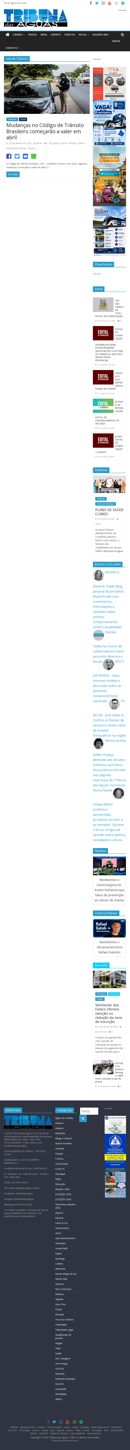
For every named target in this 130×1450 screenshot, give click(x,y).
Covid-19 (59, 1168)
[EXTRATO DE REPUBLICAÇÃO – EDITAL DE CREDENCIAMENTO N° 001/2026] (103, 401)
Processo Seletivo (64, 1319)
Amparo (59, 1123)
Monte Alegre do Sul (65, 1273)
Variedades (61, 1394)
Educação (114, 994)
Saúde (58, 1353)
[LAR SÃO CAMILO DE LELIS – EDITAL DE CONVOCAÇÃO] (103, 300)
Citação (59, 1153)
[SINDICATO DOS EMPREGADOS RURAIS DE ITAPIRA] (103, 372)
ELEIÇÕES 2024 (100, 34)
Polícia (32, 34)
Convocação (61, 1163)
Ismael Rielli (61, 1248)
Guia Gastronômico (65, 1238)
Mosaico (59, 1283)
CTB (49, 143)
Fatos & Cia (61, 1222)
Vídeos (58, 1399)
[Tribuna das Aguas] (7, 34)
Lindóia (59, 1263)
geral (55, 143)
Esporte (56, 34)
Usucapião (60, 1388)
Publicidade (61, 1324)
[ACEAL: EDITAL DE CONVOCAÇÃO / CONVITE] (103, 436)
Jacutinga (60, 1258)
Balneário (60, 1133)
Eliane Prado (101, 1031)
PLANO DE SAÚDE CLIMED (109, 511)
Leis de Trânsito (68, 143)
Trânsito (31, 148)
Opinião (59, 1299)
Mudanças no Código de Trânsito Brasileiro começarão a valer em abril (45, 131)
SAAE (58, 1348)
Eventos (70, 34)
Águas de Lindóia (64, 1118)
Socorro (59, 1383)
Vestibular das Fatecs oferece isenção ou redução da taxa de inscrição (108, 1013)
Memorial (60, 1268)
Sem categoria (62, 1358)
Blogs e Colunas (63, 1138)
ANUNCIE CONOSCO (59, 1433)
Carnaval (59, 1148)
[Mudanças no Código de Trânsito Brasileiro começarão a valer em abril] (47, 66)
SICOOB (59, 1368)
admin (39, 143)
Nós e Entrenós (63, 1289)
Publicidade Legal (64, 1329)
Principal (59, 1314)
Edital (82, 34)
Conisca (59, 1158)
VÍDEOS (116, 41)
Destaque (12, 119)
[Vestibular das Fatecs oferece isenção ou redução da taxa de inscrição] (109, 973)
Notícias (59, 1294)
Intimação (60, 1243)
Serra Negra (61, 1363)
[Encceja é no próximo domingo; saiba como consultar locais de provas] (103, 1062)
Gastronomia (62, 1228)
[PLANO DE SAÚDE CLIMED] (109, 478)
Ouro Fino (60, 1304)
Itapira (58, 1253)
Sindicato (101, 498)
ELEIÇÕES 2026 (63, 1199)
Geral (43, 34)
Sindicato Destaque (105, 503)
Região (100, 999)
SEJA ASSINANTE (78, 1433)
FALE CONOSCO (94, 1433)
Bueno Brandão (63, 1143)
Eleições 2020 (62, 1189)
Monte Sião (61, 1278)
